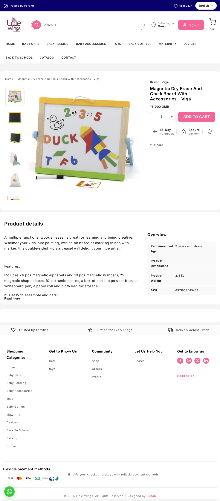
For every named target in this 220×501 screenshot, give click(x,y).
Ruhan (151, 496)
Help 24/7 (185, 5)
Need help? (185, 375)
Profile (96, 376)
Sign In (194, 25)
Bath (52, 361)
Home (10, 43)
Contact (68, 57)
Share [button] (158, 145)
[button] (212, 24)
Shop (95, 361)
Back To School (19, 57)
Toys (117, 43)
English (204, 5)
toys (52, 369)
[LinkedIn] (206, 361)
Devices (190, 43)
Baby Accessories (91, 43)
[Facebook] (180, 361)
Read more (12, 298)
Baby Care (30, 43)
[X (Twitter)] (197, 361)
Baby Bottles (139, 43)
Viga (159, 82)
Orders (97, 369)
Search (139, 361)
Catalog (47, 57)
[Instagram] (189, 361)
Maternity (167, 43)
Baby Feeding (58, 43)
